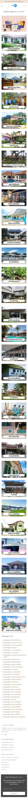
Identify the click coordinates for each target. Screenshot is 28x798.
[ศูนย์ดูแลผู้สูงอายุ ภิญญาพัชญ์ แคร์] (14, 469)
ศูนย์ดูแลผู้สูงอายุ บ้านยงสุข (10, 699)
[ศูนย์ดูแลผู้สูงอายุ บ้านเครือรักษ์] (14, 391)
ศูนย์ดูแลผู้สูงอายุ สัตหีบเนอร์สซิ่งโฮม (12, 662)
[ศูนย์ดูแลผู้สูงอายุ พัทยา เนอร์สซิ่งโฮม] (14, 411)
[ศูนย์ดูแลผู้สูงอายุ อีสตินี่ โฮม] (14, 100)
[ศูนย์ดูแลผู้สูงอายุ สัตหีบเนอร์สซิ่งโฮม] (14, 197)
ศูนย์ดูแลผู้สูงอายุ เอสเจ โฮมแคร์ (11, 652)
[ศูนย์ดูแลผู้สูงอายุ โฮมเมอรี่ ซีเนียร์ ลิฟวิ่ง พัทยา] (14, 333)
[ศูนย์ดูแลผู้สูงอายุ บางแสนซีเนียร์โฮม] (14, 440)
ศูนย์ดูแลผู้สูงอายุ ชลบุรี (7, 749)
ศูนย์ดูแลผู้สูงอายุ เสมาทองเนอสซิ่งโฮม (13, 684)
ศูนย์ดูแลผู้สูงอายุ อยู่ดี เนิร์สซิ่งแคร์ (12, 659)
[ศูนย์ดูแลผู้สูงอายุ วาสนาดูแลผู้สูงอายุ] (14, 120)
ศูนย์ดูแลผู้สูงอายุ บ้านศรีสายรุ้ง (11, 669)
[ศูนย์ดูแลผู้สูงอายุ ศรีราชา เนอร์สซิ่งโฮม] (14, 566)
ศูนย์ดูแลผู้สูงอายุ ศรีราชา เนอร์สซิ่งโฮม (13, 709)
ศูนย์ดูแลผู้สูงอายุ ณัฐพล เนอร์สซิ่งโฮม (12, 664)
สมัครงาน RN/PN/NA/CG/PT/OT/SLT (10, 757)
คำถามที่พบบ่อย (5, 767)
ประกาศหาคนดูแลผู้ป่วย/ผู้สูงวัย (9, 760)
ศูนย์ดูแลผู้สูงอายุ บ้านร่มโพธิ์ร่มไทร (12, 674)
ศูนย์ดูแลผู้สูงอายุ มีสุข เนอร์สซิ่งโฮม (12, 714)
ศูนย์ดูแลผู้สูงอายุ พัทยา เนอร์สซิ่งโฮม (12, 689)
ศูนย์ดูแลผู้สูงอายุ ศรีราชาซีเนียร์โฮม (12, 692)
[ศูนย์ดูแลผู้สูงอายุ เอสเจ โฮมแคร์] (14, 139)
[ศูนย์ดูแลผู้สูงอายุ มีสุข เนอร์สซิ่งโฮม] (14, 605)
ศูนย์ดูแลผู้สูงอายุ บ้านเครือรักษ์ (11, 687)
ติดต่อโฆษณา (5, 762)
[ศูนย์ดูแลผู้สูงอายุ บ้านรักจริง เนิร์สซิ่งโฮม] (14, 236)
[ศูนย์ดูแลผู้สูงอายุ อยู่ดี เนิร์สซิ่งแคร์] (14, 169)
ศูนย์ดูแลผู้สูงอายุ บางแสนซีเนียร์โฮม (12, 694)
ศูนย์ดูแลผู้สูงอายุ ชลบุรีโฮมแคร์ (11, 682)
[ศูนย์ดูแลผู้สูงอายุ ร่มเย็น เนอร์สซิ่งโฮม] (14, 518)
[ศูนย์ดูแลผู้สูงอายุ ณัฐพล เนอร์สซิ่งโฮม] (14, 217)
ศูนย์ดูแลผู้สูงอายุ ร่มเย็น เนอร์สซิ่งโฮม (12, 704)
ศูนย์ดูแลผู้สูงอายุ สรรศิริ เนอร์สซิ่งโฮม (12, 679)
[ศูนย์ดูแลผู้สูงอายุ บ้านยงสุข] (14, 488)
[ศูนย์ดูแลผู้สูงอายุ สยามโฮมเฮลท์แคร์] (14, 275)
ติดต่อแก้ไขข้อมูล (6, 765)
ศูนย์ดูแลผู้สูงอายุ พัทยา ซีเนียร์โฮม (12, 712)
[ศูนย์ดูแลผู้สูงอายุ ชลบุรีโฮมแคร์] (14, 352)
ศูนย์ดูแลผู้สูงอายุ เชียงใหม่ (8, 747)
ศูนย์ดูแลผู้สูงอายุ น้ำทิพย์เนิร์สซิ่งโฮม (12, 640)
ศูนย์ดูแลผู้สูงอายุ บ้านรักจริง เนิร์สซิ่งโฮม (13, 667)
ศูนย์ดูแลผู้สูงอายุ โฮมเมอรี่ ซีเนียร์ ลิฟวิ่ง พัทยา (14, 677)
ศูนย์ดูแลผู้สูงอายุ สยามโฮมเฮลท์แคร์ (12, 672)
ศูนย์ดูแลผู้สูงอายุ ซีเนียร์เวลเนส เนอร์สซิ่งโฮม (14, 717)
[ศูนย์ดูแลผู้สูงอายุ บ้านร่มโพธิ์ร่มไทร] (14, 256)
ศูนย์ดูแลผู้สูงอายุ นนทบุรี (7, 745)
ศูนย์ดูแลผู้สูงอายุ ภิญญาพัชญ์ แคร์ (12, 697)
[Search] (24, 5)
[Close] (25, 775)
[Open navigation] (1, 5)
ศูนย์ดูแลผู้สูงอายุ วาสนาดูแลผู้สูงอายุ (12, 650)
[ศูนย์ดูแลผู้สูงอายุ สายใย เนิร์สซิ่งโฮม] (14, 546)
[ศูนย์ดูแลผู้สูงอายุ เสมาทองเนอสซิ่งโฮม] (14, 372)
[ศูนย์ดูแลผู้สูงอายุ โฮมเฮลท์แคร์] (14, 62)
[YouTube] (5, 734)
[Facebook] (2, 734)
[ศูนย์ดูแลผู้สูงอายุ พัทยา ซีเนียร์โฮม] (14, 585)
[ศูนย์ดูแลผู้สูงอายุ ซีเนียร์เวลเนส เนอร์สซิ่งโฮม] (14, 624)
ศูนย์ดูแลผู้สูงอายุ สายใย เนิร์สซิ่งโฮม (12, 707)
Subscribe (14, 793)
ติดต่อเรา (4, 770)
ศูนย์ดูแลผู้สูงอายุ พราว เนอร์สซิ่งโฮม (12, 702)
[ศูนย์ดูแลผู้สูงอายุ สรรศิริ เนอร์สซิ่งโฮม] (14, 314)
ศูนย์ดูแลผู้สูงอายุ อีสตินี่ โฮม (10, 647)
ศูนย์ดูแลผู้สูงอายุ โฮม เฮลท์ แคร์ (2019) (13, 642)
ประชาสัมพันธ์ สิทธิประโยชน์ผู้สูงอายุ (14, 1)
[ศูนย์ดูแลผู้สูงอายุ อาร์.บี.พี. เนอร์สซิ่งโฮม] (14, 81)
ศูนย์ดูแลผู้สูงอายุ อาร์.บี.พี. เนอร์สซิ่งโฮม (13, 645)
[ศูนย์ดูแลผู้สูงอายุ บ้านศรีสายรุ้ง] (14, 294)
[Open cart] (26, 5)
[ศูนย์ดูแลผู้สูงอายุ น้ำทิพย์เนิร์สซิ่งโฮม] (14, 42)
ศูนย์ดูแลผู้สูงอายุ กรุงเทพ (7, 742)
